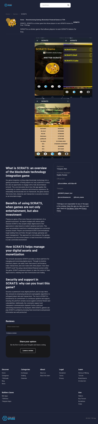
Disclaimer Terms (72, 208)
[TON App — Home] (9, 5)
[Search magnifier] (68, 5)
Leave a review (28, 350)
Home (22, 20)
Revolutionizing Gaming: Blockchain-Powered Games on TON (45, 20)
